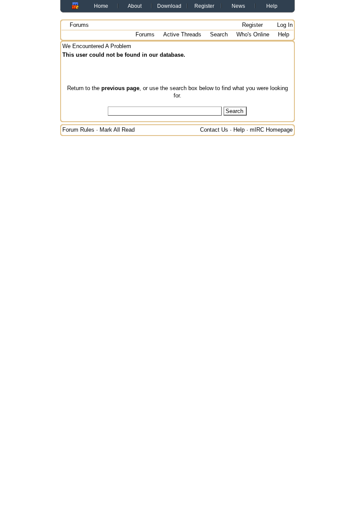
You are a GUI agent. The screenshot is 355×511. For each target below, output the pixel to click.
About (135, 6)
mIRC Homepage (271, 129)
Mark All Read (117, 129)
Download (169, 6)
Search (219, 34)
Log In (284, 25)
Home (101, 6)
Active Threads (182, 34)
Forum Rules (78, 129)
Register (204, 6)
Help (272, 6)
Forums (79, 25)
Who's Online (252, 34)
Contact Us (214, 129)
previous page (120, 88)
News (238, 6)
